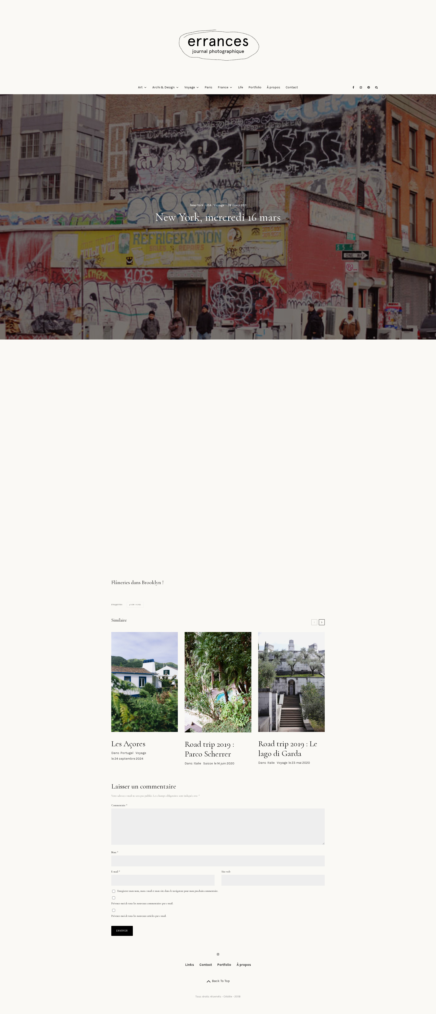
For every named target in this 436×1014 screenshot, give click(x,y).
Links (189, 965)
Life (240, 87)
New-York (196, 205)
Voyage (189, 87)
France (223, 87)
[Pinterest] (368, 87)
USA (208, 205)
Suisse (208, 763)
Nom (114, 852)
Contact (292, 87)
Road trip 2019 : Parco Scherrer (209, 749)
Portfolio (254, 87)
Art (140, 87)
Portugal (126, 753)
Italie (197, 763)
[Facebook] (353, 87)
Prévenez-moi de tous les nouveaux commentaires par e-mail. (142, 903)
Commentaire (119, 805)
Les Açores (128, 744)
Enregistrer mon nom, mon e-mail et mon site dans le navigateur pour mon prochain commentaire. (167, 891)
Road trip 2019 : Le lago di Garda (287, 748)
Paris (208, 87)
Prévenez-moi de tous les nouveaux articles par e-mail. (138, 915)
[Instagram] (361, 87)
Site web (225, 871)
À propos (273, 87)
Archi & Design (163, 87)
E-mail (115, 871)
